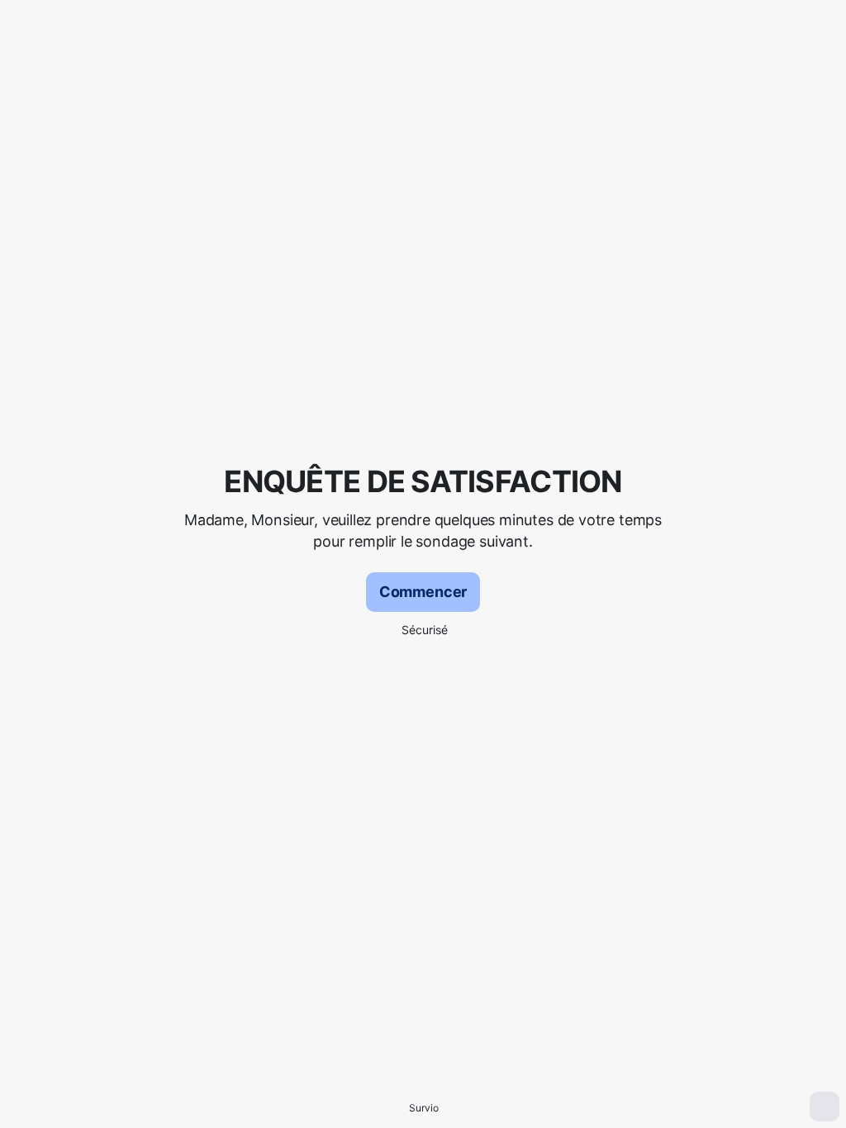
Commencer (423, 591)
